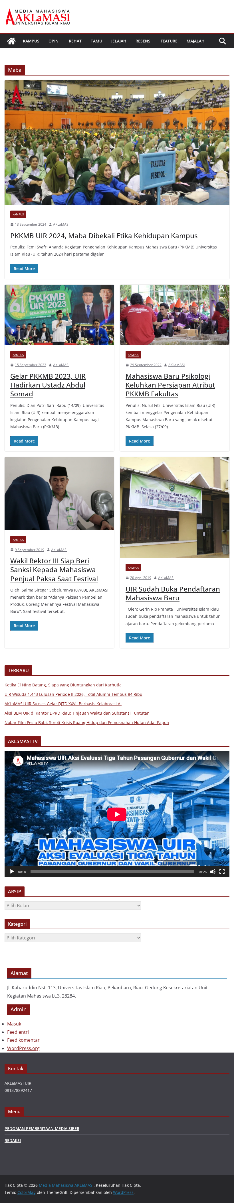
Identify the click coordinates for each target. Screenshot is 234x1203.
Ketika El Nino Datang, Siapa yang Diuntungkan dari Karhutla (63, 685)
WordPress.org (23, 1048)
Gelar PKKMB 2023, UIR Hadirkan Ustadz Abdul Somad (48, 384)
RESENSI (144, 41)
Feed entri (18, 1032)
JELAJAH (118, 41)
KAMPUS (31, 41)
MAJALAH (196, 41)
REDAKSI (13, 1140)
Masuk (14, 1024)
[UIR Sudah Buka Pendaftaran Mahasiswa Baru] (174, 507)
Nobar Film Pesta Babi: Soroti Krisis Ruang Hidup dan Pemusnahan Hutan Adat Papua (87, 722)
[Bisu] (213, 871)
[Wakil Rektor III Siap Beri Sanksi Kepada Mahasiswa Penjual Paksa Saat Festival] (59, 493)
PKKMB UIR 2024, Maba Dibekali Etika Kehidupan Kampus (104, 235)
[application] (117, 814)
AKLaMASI (61, 224)
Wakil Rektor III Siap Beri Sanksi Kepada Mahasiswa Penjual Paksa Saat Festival (54, 569)
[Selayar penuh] (222, 871)
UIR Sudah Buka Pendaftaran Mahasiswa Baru (173, 593)
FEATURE (169, 41)
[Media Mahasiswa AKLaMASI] (11, 41)
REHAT (75, 41)
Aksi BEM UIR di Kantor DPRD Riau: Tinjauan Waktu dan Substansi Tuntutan (77, 713)
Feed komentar (23, 1040)
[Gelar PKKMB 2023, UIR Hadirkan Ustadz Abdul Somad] (59, 315)
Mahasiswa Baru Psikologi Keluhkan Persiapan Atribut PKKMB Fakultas (170, 384)
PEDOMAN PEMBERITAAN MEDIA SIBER (42, 1128)
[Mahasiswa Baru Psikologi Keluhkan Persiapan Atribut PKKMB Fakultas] (174, 315)
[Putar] (12, 871)
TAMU (96, 41)
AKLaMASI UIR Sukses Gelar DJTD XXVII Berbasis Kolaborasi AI (63, 703)
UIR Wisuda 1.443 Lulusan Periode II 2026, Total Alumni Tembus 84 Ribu (73, 694)
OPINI (54, 41)
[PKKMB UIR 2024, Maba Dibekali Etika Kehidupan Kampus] (117, 142)
